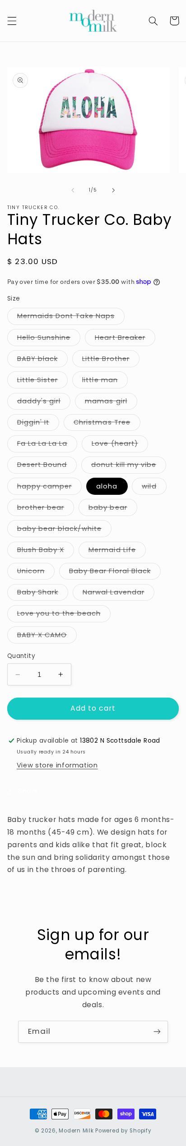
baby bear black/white (64, 530)
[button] (11, 20)
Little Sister (42, 381)
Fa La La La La (47, 445)
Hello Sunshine (49, 339)
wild (154, 488)
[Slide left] (73, 190)
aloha (106, 486)
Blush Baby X (45, 551)
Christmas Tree (107, 424)
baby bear (112, 509)
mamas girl (111, 403)
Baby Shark (43, 594)
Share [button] (28, 790)
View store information (57, 765)
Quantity (21, 656)
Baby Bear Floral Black (115, 573)
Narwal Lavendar (118, 594)
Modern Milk (76, 1130)
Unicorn (36, 573)
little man (105, 381)
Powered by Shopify (123, 1130)
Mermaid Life (117, 551)
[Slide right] (113, 190)
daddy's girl (44, 403)
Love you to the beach (64, 615)
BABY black (42, 360)
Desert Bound (47, 466)
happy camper (49, 488)
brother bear (45, 509)
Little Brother (111, 360)
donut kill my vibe (128, 466)
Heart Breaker (125, 339)
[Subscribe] (157, 1032)
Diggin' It (38, 424)
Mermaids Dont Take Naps (71, 317)
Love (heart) (120, 445)
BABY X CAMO (47, 637)
